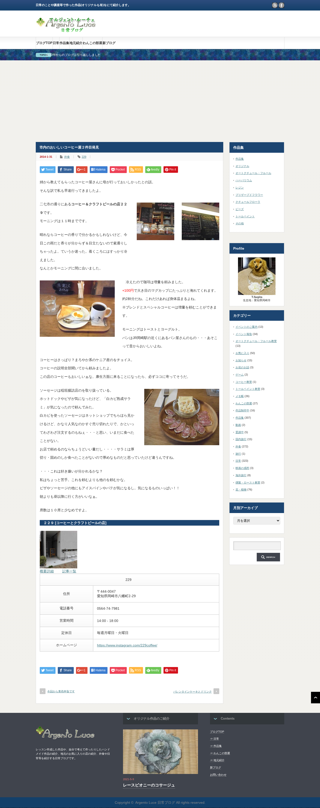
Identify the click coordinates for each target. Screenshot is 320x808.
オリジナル (242, 166)
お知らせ (241, 360)
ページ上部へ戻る (315, 697)
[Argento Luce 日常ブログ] (66, 30)
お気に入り (242, 353)
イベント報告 (244, 334)
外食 (67, 156)
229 (84, 156)
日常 (56, 43)
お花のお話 (242, 367)
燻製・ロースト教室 (248, 482)
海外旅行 (241, 475)
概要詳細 (47, 571)
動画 (238, 424)
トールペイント (245, 216)
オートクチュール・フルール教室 (256, 341)
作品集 (64, 43)
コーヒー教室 (244, 381)
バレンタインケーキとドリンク (192, 691)
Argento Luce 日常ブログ (155, 802)
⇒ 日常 (214, 738)
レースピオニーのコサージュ (149, 785)
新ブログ (109, 43)
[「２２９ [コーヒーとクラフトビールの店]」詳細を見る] (58, 567)
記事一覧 (69, 571)
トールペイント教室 (248, 388)
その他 (240, 223)
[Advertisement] (160, 101)
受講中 (240, 432)
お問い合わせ (218, 774)
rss (275, 5)
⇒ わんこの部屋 (220, 753)
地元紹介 (76, 43)
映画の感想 (242, 467)
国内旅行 (241, 439)
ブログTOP (44, 43)
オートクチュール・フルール (253, 173)
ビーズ (240, 209)
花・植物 (241, 489)
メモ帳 (240, 396)
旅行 (238, 453)
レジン (240, 187)
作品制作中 (242, 410)
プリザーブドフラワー (249, 194)
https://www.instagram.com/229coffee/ (127, 645)
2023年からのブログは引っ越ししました (73, 55)
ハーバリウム (244, 180)
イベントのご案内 (247, 326)
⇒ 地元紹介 (217, 760)
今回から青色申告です (61, 691)
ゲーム (240, 374)
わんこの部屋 (92, 43)
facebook (281, 5)
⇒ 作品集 (216, 745)
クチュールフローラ (248, 201)
